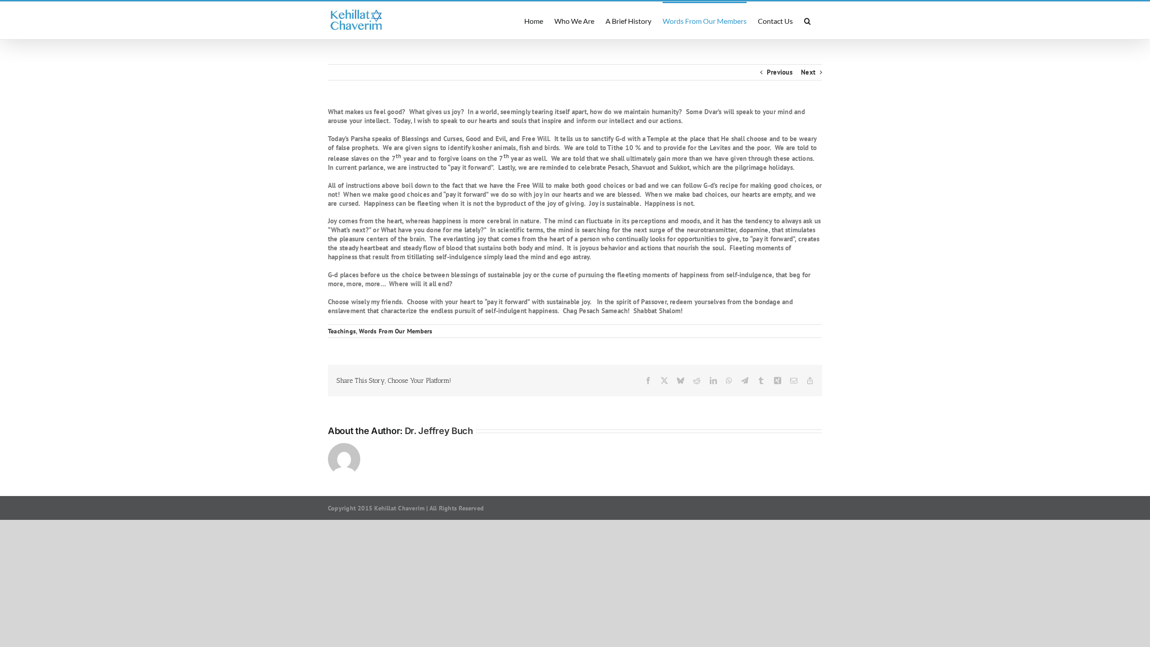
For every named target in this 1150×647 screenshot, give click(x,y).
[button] (807, 20)
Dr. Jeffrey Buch (439, 430)
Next (808, 72)
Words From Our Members (395, 331)
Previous (779, 72)
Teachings (342, 331)
